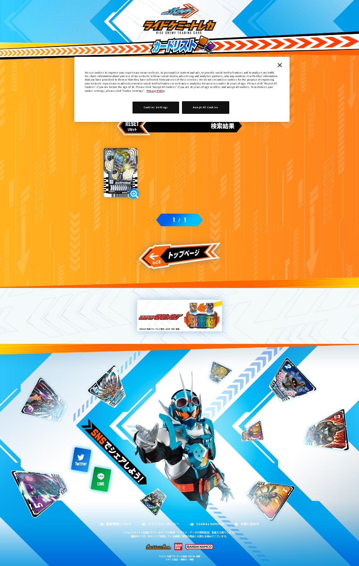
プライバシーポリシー (164, 524)
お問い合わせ (250, 524)
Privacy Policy (156, 90)
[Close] (279, 65)
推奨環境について (118, 524)
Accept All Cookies (205, 107)
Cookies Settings (210, 524)
